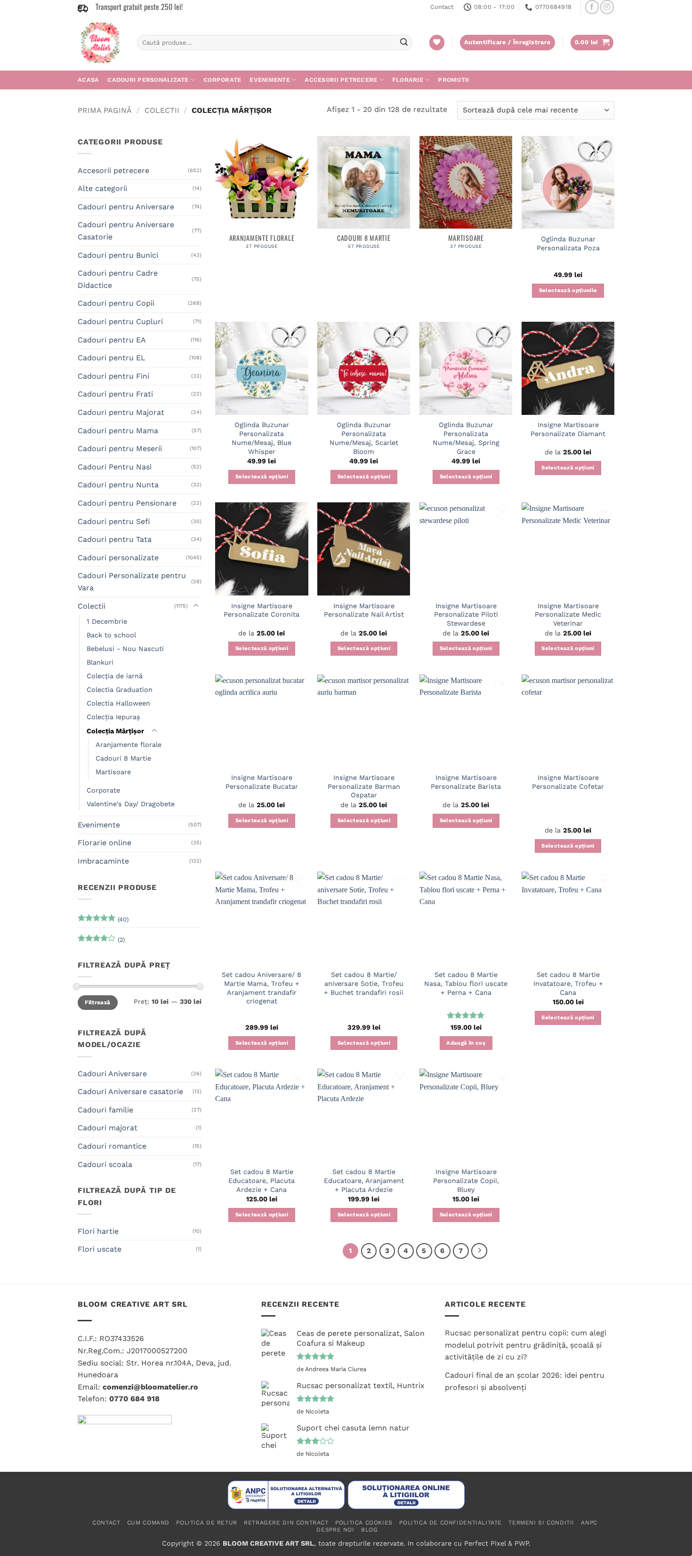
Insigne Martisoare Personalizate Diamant (568, 429)
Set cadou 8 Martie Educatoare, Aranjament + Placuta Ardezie (364, 1180)
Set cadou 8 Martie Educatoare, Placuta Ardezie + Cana (261, 1180)
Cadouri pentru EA (112, 339)
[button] (592, 42)
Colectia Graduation (120, 689)
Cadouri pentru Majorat (121, 412)
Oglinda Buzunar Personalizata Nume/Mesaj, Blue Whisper (261, 438)
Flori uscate (99, 1249)
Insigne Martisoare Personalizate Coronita (261, 610)
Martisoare (113, 772)
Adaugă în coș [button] (465, 1043)
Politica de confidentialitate (450, 1522)
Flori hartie (98, 1231)
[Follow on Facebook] (592, 7)
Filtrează (97, 1002)
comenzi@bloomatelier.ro (150, 1386)
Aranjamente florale (128, 744)
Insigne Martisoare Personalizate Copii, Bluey (466, 1180)
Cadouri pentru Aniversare (126, 206)
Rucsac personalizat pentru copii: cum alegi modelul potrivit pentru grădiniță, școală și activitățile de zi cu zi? (525, 1344)
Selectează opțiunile (568, 290)
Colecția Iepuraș (113, 717)
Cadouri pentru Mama (118, 430)
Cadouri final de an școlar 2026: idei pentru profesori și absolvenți (524, 1381)
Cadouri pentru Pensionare (127, 503)
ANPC (589, 1522)
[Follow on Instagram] (607, 7)
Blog (369, 1529)
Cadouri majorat (107, 1127)
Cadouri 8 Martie (123, 758)
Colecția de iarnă (115, 676)
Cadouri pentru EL (111, 357)
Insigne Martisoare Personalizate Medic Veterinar (568, 614)
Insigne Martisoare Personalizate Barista (466, 782)
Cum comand (148, 1522)
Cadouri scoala (105, 1164)
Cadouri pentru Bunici (118, 255)
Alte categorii (102, 188)
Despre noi (335, 1529)
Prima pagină (105, 110)
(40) (103, 921)
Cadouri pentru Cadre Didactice (118, 279)
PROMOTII (453, 79)
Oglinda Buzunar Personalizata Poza (568, 243)
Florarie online (104, 842)
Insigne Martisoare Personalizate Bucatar (261, 782)
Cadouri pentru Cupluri (120, 321)
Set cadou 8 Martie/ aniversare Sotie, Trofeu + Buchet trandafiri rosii (363, 983)
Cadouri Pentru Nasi (115, 466)
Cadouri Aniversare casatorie (130, 1091)
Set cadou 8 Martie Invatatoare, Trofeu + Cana (568, 983)
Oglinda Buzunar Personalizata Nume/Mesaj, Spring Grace (466, 438)
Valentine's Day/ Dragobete (131, 804)
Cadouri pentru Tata (115, 539)
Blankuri (100, 662)
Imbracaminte (103, 861)
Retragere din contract (286, 1522)
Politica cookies (364, 1522)
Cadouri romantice (112, 1146)
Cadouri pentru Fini (113, 376)
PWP (522, 1543)
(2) (101, 941)
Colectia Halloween (118, 703)
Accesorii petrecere (341, 79)
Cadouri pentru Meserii (120, 448)
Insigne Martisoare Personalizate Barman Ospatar (364, 786)
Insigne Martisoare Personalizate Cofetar (568, 782)
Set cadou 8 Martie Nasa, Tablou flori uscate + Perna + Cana (465, 983)
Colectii (162, 110)
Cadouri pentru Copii (116, 303)
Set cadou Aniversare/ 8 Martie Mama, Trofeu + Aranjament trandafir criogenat (261, 988)
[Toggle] (195, 605)
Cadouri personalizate (147, 79)
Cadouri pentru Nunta (118, 484)
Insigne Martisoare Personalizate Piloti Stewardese (466, 614)
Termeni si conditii (541, 1522)
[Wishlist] (436, 42)
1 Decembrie (107, 621)
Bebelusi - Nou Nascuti (125, 648)
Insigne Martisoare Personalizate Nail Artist (364, 610)
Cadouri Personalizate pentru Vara (132, 581)
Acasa (88, 79)
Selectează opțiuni (261, 476)
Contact (441, 6)
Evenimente (269, 79)
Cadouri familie (105, 1109)
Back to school (111, 635)
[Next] (479, 1251)
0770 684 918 (134, 1398)
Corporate (222, 79)
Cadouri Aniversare (112, 1073)
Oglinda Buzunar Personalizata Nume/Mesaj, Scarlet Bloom (364, 438)
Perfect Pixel (485, 1543)
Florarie (407, 79)
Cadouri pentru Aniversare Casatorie (126, 230)
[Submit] (404, 43)
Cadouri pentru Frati (115, 393)
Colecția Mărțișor (115, 731)
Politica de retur (206, 1522)
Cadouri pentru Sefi (114, 521)
